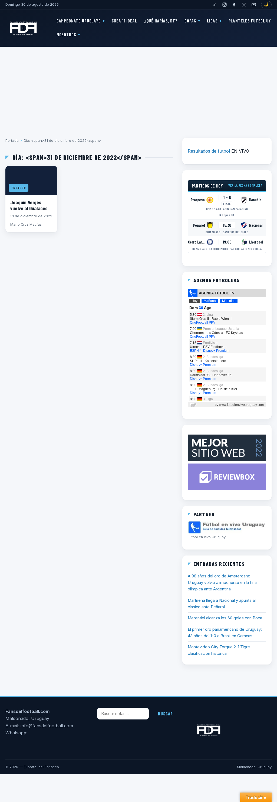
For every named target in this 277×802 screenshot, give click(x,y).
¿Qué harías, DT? (161, 20)
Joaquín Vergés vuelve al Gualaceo (29, 205)
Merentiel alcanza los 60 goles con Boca (225, 618)
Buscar (165, 713)
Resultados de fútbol (209, 151)
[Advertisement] (138, 88)
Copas (190, 20)
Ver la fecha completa (245, 185)
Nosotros (66, 34)
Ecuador (18, 188)
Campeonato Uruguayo (79, 20)
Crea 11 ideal (124, 20)
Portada (12, 140)
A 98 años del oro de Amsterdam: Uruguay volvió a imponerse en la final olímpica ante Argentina (223, 583)
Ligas (212, 20)
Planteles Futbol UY (250, 20)
